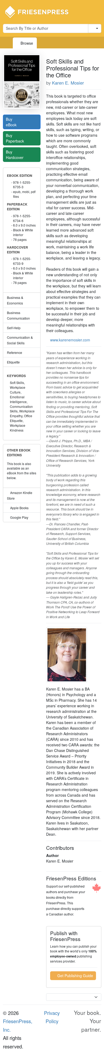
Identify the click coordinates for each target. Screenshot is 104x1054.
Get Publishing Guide (74, 975)
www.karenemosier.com (70, 339)
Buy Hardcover (15, 154)
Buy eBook (12, 121)
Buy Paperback (15, 138)
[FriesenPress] (40, 11)
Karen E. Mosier (68, 83)
